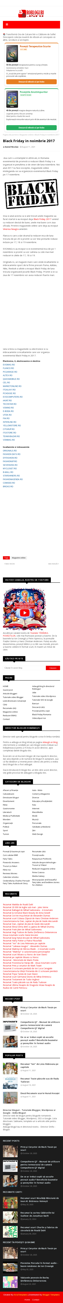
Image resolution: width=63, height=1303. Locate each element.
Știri (33, 830)
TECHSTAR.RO (9, 404)
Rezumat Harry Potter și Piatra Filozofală (22, 940)
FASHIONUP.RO (10, 461)
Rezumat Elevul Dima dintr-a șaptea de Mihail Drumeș (28, 926)
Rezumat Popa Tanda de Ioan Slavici (20, 974)
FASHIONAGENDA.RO (13, 479)
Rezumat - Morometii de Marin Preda (20, 960)
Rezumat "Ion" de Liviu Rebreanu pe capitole (24, 943)
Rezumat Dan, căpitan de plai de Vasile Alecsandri (26, 924)
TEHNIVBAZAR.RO (11, 436)
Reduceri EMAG (10, 715)
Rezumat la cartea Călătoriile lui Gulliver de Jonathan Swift (38, 1214)
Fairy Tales (7, 858)
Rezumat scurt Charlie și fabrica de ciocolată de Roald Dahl (39, 1229)
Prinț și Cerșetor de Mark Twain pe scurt (39, 1009)
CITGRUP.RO (9, 429)
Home (27, 1300)
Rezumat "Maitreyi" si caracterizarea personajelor (26, 951)
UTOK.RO (7, 415)
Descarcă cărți (38, 707)
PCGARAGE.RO (10, 372)
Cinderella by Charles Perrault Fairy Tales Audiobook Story (16, 882)
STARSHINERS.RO (11, 476)
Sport (5, 830)
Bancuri (35, 703)
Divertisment (8, 801)
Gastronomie (9, 808)
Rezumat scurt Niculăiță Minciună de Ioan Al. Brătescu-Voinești (40, 1199)
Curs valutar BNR (10, 855)
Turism (6, 834)
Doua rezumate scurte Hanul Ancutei (20, 935)
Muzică (35, 819)
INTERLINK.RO (9, 422)
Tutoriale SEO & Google (42, 700)
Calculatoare (8, 794)
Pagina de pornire (10, 135)
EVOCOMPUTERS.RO (13, 397)
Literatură (7, 812)
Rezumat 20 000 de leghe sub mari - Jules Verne (25, 907)
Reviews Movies (10, 873)
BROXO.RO (8, 486)
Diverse (35, 797)
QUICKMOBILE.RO (11, 379)
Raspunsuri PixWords (41, 858)
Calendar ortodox (11, 877)
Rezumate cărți (9, 708)
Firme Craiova (38, 872)
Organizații (8, 823)
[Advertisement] (31, 310)
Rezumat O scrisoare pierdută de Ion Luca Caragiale (27, 968)
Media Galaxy (38, 876)
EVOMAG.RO (9, 365)
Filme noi (7, 869)
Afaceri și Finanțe (10, 790)
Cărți (5, 704)
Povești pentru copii (41, 710)
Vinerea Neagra (11, 229)
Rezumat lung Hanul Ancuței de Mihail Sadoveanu (26, 937)
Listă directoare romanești (14, 701)
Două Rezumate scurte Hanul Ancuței (40, 1093)
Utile (34, 692)
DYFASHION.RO (10, 458)
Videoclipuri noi (39, 718)
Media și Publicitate (11, 815)
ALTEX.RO (7, 375)
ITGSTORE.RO (9, 433)
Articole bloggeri (10, 693)
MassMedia (37, 812)
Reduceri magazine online (43, 868)
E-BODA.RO (8, 411)
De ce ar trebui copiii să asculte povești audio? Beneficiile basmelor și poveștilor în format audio (39, 1040)
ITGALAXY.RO (9, 390)
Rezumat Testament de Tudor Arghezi (21, 979)
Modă (34, 815)
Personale (36, 823)
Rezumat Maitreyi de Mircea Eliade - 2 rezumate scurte (29, 949)
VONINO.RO (8, 408)
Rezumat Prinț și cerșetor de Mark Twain (22, 965)
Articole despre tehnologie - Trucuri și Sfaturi (44, 863)
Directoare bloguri (11, 797)
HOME (5, 686)
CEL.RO (6, 382)
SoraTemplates (21, 1295)
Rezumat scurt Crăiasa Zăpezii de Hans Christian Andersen (30, 918)
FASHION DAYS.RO (11, 454)
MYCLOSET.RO (10, 468)
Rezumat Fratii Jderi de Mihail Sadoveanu (22, 929)
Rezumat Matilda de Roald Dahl (18, 904)
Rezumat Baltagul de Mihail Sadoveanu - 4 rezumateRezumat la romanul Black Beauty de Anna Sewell (28, 911)
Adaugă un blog (50, 742)
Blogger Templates (51, 1295)
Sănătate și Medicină (41, 826)
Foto (34, 804)
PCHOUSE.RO (9, 393)
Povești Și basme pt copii (14, 851)
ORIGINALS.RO (10, 451)
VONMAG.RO (9, 440)
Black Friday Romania (41, 714)
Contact (6, 719)
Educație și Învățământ (42, 801)
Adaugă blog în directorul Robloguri (43, 687)
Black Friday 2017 (42, 219)
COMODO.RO (9, 483)
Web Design (37, 834)
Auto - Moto (37, 790)
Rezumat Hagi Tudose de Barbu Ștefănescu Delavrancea (30, 932)
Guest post (8, 690)
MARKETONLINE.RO (12, 386)
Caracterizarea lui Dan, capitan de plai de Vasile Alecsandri (30, 921)
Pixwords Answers (11, 862)
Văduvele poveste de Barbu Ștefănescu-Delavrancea (35, 1279)
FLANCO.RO (8, 368)
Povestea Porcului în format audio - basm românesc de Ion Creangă (39, 1264)
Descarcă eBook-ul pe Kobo (31, 81)
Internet (35, 808)
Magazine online (26, 135)
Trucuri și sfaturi (10, 866)
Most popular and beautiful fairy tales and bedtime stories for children (45, 882)
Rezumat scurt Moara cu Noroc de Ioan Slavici (25, 954)
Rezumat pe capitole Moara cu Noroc (21, 957)
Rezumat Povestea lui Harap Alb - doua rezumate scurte (29, 962)
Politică (6, 826)
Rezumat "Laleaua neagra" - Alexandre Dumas (25, 946)
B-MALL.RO (8, 472)
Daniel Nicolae (11, 147)
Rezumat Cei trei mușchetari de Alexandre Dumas (26, 915)
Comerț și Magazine (41, 794)
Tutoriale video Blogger (13, 697)
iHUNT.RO (7, 400)
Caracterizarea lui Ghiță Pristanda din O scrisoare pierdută (30, 971)
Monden (6, 819)
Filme (5, 804)
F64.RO (6, 418)
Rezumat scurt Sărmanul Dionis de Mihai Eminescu (27, 976)
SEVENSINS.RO (10, 465)
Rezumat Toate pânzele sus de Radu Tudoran (24, 982)
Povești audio (38, 855)
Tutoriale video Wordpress (44, 696)
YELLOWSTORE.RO (12, 425)
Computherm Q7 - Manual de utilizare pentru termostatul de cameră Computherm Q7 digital (40, 1025)
